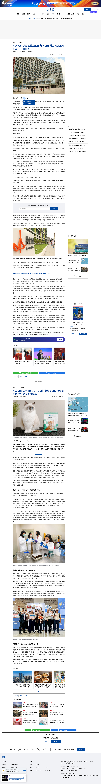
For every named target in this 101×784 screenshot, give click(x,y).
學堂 (77, 14)
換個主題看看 (79, 276)
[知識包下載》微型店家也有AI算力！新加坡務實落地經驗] (5, 778)
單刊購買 (82, 334)
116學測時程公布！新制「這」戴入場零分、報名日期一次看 (57, 721)
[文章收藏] (24, 98)
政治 (21, 376)
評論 (26, 376)
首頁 (14, 42)
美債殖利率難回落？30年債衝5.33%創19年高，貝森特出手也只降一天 (30, 713)
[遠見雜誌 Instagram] (32, 749)
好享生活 (52, 710)
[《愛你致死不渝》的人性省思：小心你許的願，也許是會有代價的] (43, 713)
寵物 (21, 696)
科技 (43, 14)
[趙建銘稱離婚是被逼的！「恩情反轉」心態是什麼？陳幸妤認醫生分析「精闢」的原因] (17, 721)
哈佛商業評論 (71, 761)
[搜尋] (98, 9)
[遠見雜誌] (50, 9)
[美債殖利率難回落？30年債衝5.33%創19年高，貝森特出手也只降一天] (17, 713)
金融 (34, 14)
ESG (63, 14)
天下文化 (79, 761)
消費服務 (22, 387)
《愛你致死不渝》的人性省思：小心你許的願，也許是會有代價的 (57, 713)
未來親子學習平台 (88, 761)
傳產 (31, 376)
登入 (24, 103)
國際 (28, 14)
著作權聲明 (64, 773)
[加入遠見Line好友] (19, 749)
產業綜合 (16, 376)
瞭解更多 (95, 3)
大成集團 (16, 696)
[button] (63, 354)
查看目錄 (73, 334)
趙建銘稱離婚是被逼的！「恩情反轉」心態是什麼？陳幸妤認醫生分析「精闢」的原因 (30, 721)
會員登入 (44, 742)
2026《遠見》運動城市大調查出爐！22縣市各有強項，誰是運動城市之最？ (30, 705)
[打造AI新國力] (78, 313)
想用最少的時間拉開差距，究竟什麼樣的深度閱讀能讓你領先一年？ (32, 273)
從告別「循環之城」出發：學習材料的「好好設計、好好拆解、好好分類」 (57, 705)
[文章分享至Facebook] (17, 98)
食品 (26, 696)
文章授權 (4, 767)
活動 (83, 14)
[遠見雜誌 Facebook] (25, 749)
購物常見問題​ (14, 767)
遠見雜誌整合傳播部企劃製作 (19, 396)
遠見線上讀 (70, 14)
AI (38, 14)
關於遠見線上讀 (14, 765)
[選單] (3, 9)
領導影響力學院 (69, 763)
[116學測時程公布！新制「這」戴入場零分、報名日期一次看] (43, 721)
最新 (18, 14)
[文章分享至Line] (13, 98)
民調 (58, 14)
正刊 (75, 304)
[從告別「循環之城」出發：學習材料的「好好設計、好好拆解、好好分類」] (43, 705)
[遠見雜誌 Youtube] (38, 749)
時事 (21, 42)
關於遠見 (4, 765)
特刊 (80, 304)
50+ (62, 763)
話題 (23, 14)
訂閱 (87, 9)
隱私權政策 (71, 773)
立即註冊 (81, 750)
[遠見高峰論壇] (7, 3)
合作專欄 (47, 770)
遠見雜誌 (63, 761)
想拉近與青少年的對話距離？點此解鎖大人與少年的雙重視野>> (54, 18)
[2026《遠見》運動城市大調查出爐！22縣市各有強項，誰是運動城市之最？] (17, 705)
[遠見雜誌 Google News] (44, 749)
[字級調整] (27, 98)
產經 (48, 14)
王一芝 (14, 54)
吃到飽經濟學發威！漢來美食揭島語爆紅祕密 (77, 329)
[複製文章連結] (21, 98)
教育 (53, 14)
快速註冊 (56, 742)
